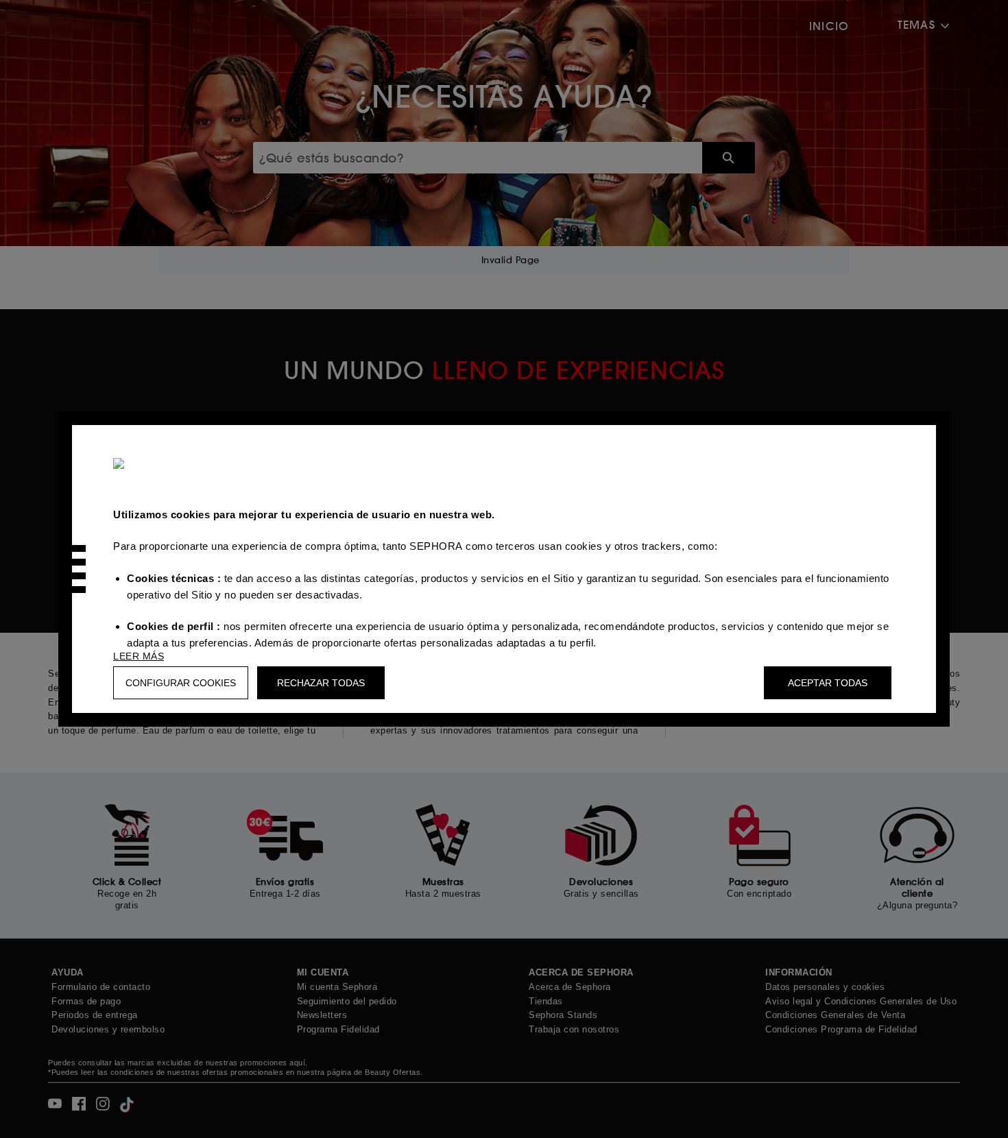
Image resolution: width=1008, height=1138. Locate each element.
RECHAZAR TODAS (321, 682)
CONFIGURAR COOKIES (180, 682)
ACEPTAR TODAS (827, 682)
